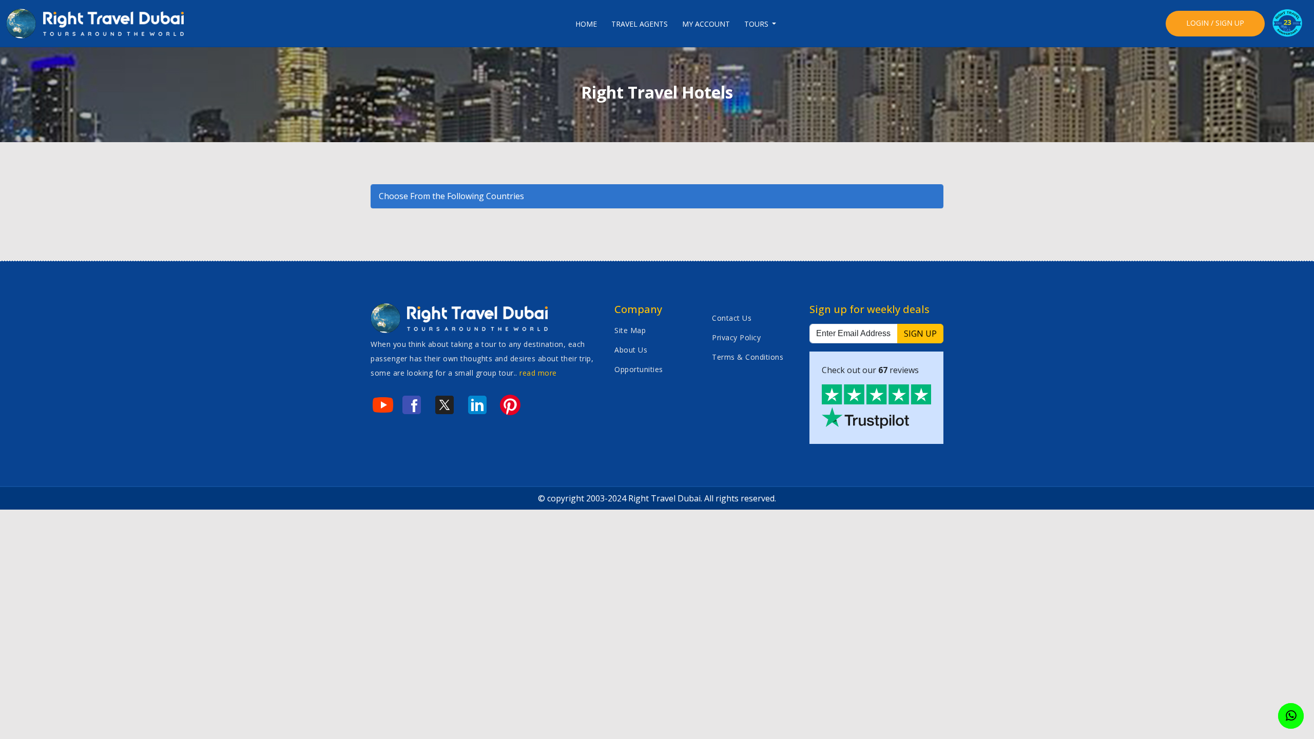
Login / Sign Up (1215, 23)
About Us (630, 350)
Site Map (630, 330)
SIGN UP (920, 333)
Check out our (870, 370)
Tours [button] (757, 24)
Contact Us (731, 318)
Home (586, 24)
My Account (706, 24)
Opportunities (638, 369)
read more (538, 373)
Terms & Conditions (747, 357)
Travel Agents (639, 24)
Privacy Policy (736, 337)
